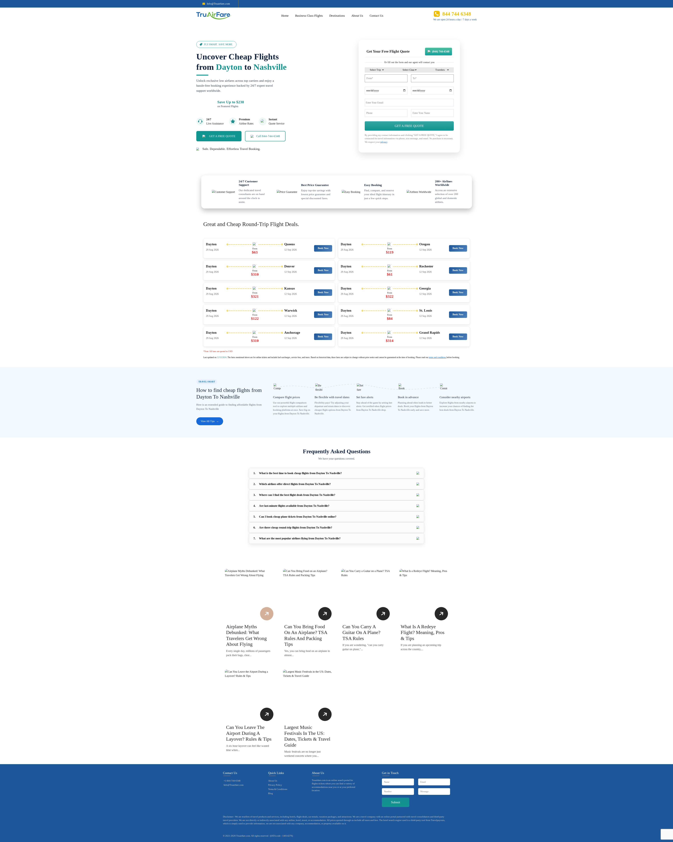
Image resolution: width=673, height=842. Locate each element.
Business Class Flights (309, 15)
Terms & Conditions (277, 789)
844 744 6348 (456, 14)
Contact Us (376, 15)
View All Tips (210, 421)
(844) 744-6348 (440, 51)
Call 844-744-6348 (268, 136)
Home (285, 15)
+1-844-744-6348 (232, 780)
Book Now (323, 248)
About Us (357, 15)
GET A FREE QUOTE (222, 136)
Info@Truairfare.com (218, 3)
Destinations (337, 15)
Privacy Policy (275, 785)
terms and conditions (438, 357)
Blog (270, 793)
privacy (384, 142)
